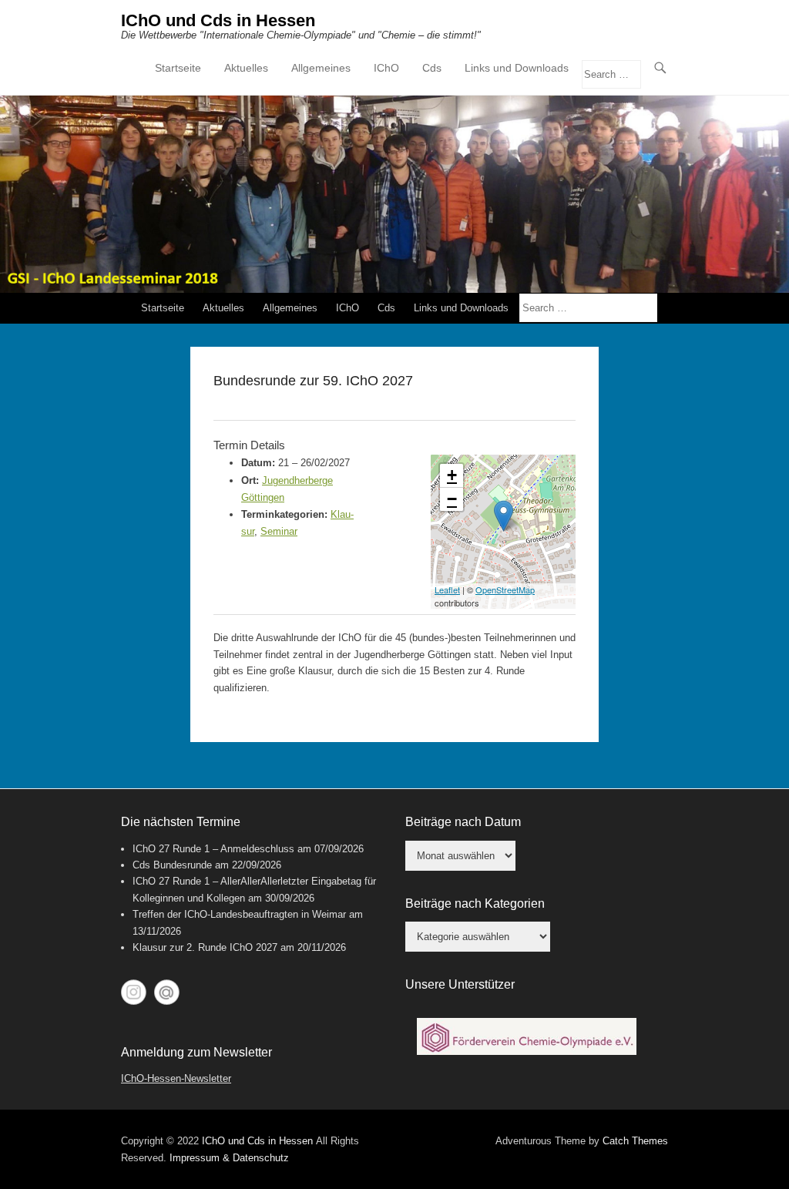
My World (167, 992)
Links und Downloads (517, 68)
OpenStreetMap (505, 589)
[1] (418, 1041)
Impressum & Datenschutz (229, 1158)
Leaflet (447, 589)
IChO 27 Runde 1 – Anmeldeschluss (213, 849)
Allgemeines (321, 68)
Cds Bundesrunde (172, 865)
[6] (491, 1041)
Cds (432, 68)
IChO (386, 68)
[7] (506, 1041)
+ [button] (452, 475)
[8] (520, 1041)
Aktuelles (246, 68)
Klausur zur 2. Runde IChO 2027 (205, 947)
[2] (433, 1041)
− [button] (452, 499)
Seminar (278, 531)
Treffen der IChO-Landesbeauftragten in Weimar (239, 914)
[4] (462, 1041)
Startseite (178, 68)
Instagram (133, 992)
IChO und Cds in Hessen (218, 20)
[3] (447, 1041)
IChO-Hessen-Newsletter (176, 1078)
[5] (477, 1041)
